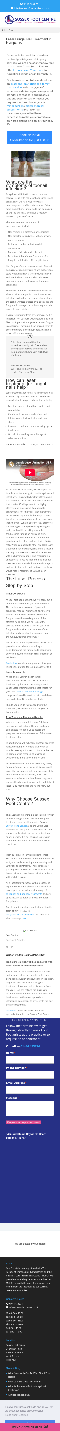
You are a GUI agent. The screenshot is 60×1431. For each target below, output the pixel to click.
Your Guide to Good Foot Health (24, 1381)
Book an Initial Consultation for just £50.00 (29, 137)
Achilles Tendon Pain (19, 1394)
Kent (16, 825)
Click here (11, 1010)
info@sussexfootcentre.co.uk (21, 914)
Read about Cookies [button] (16, 1415)
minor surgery (15, 105)
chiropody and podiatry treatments (24, 893)
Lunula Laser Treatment (28, 70)
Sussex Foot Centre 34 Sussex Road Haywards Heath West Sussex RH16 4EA (16, 1352)
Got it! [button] (30, 1423)
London (24, 825)
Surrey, (9, 825)
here (24, 918)
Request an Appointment (23, 1122)
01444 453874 (30, 3)
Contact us (11, 663)
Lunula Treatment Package (29, 691)
